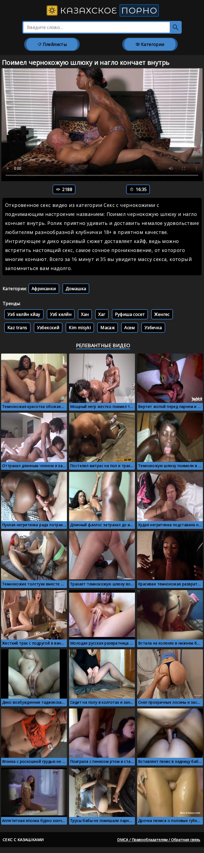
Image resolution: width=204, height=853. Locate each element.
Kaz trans (17, 327)
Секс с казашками (23, 839)
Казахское (107, 10)
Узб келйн (61, 314)
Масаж (107, 327)
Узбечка (153, 327)
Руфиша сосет (130, 314)
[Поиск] (176, 27)
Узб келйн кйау (23, 314)
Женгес (161, 314)
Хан (85, 314)
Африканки (44, 288)
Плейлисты (54, 44)
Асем (129, 327)
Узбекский (48, 327)
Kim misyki (80, 327)
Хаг (101, 314)
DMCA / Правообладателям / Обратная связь (158, 839)
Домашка (76, 288)
